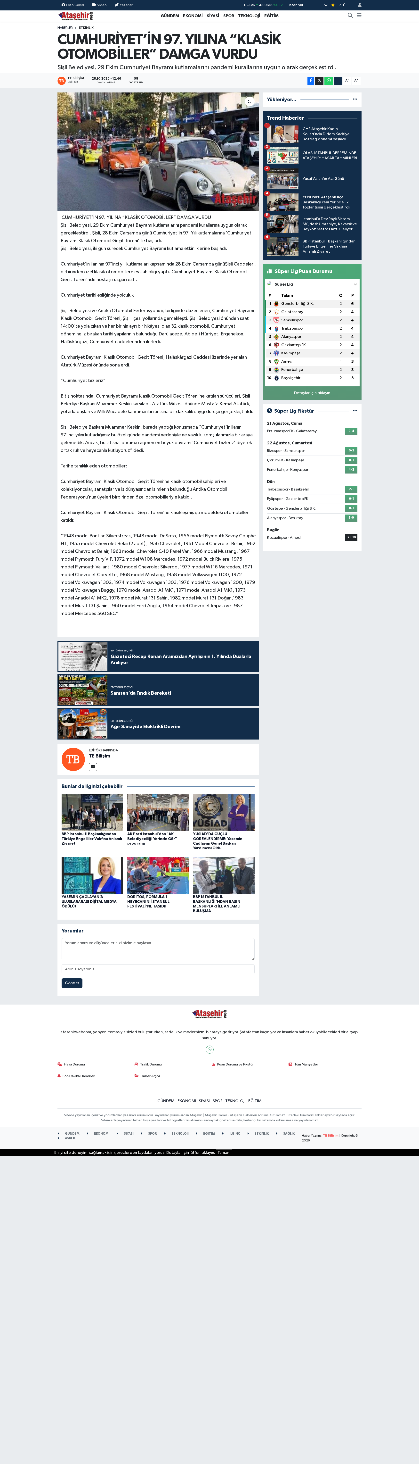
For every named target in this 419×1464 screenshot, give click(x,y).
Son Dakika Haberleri (79, 1076)
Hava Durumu (74, 1064)
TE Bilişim (99, 756)
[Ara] (350, 16)
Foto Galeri (75, 5)
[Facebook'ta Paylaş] (310, 81)
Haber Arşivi (150, 1076)
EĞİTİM (271, 16)
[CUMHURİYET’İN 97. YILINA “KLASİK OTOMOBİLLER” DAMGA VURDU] (158, 151)
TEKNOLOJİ (249, 16)
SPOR (228, 16)
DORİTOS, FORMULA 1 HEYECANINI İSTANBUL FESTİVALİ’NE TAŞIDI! (148, 901)
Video (102, 5)
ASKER (69, 1138)
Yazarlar (126, 5)
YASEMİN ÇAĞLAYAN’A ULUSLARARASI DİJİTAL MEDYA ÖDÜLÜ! (89, 901)
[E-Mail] (93, 767)
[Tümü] (355, 100)
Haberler (65, 28)
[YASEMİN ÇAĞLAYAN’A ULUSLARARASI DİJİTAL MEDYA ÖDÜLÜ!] (92, 875)
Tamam (224, 1153)
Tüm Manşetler (306, 1064)
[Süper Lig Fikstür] (355, 411)
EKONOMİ (193, 16)
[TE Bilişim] (73, 759)
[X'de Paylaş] (319, 81)
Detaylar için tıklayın (312, 393)
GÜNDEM (170, 16)
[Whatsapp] (210, 1050)
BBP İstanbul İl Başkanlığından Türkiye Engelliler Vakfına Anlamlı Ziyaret (92, 838)
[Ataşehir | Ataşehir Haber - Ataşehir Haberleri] (75, 16)
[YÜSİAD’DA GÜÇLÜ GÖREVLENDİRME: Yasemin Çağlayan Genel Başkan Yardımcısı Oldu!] (224, 812)
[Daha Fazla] (338, 81)
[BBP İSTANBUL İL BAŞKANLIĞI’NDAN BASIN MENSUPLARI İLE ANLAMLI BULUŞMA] (224, 875)
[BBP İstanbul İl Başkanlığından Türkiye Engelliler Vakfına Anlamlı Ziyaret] (92, 812)
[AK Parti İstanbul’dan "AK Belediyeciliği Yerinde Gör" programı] (158, 812)
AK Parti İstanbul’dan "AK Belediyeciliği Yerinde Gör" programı (152, 838)
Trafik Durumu (151, 1064)
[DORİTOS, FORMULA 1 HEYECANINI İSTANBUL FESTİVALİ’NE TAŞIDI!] (158, 875)
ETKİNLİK (86, 28)
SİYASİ (213, 16)
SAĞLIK (288, 1133)
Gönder (72, 983)
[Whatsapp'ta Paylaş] (328, 81)
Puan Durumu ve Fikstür (235, 1064)
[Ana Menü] (359, 16)
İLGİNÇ (234, 1133)
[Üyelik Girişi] (358, 5)
